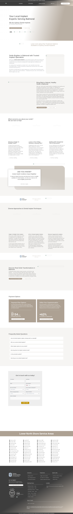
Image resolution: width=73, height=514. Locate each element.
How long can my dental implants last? (19, 358)
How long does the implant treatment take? (20, 350)
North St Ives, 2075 (27, 457)
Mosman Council (46, 87)
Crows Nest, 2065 (55, 444)
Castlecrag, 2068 (13, 443)
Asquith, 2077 (26, 440)
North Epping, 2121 (14, 457)
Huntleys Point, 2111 (27, 449)
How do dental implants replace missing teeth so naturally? (24, 338)
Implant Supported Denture (45, 479)
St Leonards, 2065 (13, 460)
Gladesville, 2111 (55, 446)
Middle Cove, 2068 (41, 454)
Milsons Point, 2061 (55, 454)
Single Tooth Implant (44, 475)
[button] (36, 338)
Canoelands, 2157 (41, 441)
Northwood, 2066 (27, 458)
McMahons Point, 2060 (28, 454)
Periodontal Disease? (31, 479)
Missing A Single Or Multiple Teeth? (13, 142)
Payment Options (56, 477)
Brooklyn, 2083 (13, 441)
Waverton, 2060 (26, 460)
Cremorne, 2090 (27, 444)
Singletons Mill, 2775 (55, 458)
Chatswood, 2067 (27, 443)
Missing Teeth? (30, 475)
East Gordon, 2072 (27, 446)
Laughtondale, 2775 (27, 452)
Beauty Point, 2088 (55, 440)
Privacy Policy (20, 513)
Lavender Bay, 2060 (41, 452)
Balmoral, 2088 (40, 440)
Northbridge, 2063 (13, 458)
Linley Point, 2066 (55, 452)
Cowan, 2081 (13, 444)
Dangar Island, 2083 (14, 446)
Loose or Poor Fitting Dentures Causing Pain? (35, 142)
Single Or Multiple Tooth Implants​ (16, 234)
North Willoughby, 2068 (56, 457)
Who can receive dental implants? (18, 342)
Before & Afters (42, 3)
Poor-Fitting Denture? (32, 477)
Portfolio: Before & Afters (57, 475)
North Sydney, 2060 (41, 457)
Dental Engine (41, 513)
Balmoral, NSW (13, 274)
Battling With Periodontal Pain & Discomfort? (56, 142)
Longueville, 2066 (13, 454)
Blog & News (55, 479)
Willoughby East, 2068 (27, 461)
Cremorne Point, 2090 (41, 444)
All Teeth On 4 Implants (44, 477)
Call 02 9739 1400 (31, 503)
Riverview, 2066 (40, 458)
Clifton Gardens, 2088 (55, 443)
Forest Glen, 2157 (41, 446)
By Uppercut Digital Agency (50, 513)
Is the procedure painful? (16, 354)
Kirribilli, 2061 (40, 449)
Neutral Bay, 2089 (55, 455)
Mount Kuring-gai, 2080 (56, 449)
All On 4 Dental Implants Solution (35, 234)
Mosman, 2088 (13, 455)
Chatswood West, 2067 (42, 443)
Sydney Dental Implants (19, 59)
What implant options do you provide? (19, 346)
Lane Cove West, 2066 (14, 452)
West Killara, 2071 (41, 460)
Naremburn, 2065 (41, 455)
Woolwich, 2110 (54, 461)
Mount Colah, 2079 (27, 455)
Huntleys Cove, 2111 (14, 449)
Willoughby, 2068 (13, 461)
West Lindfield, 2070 (55, 460)
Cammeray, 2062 (27, 441)
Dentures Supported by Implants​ (55, 234)
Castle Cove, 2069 (55, 441)
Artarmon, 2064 (13, 440)
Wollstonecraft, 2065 (41, 461)
